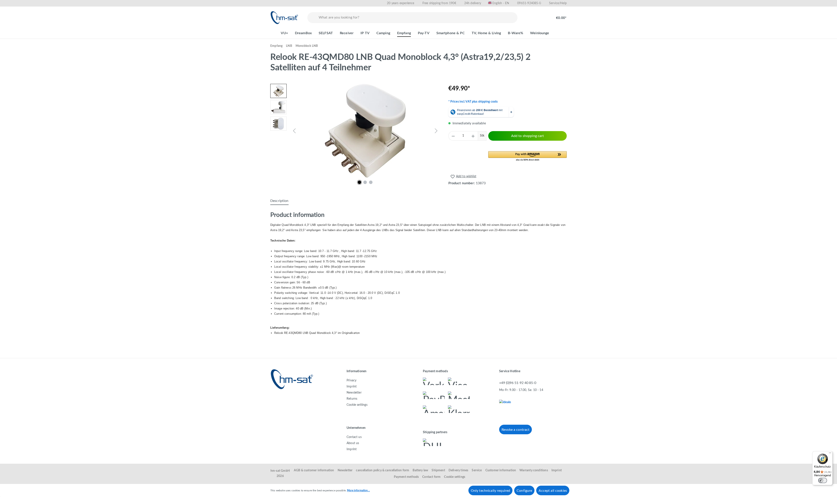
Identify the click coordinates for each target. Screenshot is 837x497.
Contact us (354, 437)
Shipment (438, 470)
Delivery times (458, 470)
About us (353, 443)
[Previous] (294, 131)
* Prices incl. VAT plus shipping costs (473, 101)
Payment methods (406, 476)
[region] (355, 131)
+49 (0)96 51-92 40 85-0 (517, 383)
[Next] (436, 131)
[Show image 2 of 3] (365, 182)
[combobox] (417, 17)
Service (477, 470)
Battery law (420, 470)
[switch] (822, 480)
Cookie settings (357, 404)
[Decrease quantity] (453, 136)
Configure (524, 490)
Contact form (431, 476)
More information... (358, 490)
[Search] (312, 17)
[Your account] (543, 16)
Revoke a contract (515, 429)
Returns (352, 398)
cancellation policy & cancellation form (382, 470)
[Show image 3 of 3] (371, 182)
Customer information (500, 470)
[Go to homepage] (284, 17)
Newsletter (354, 392)
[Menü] (830, 453)
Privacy (351, 380)
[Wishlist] (529, 16)
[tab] (279, 201)
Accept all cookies (553, 490)
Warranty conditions (533, 470)
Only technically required (490, 490)
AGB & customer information (314, 470)
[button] (527, 156)
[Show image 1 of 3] (359, 182)
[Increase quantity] (473, 136)
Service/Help (558, 3)
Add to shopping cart (527, 136)
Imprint (352, 386)
